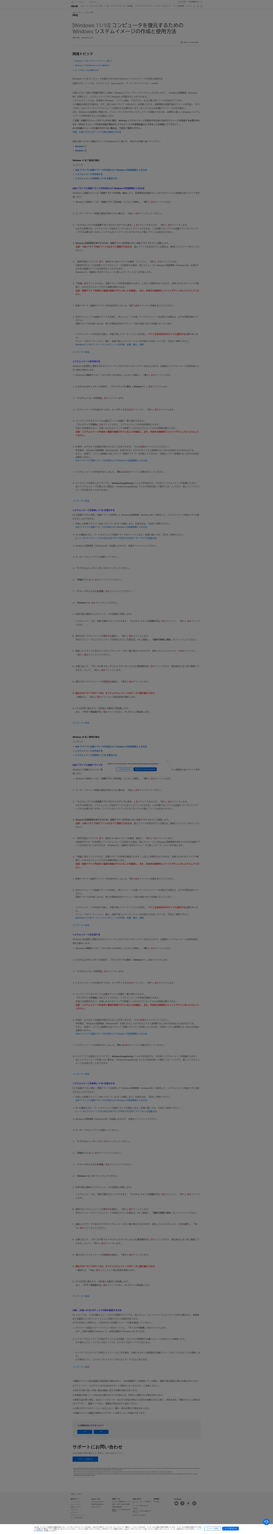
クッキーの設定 (213, 1528)
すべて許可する (231, 1528)
